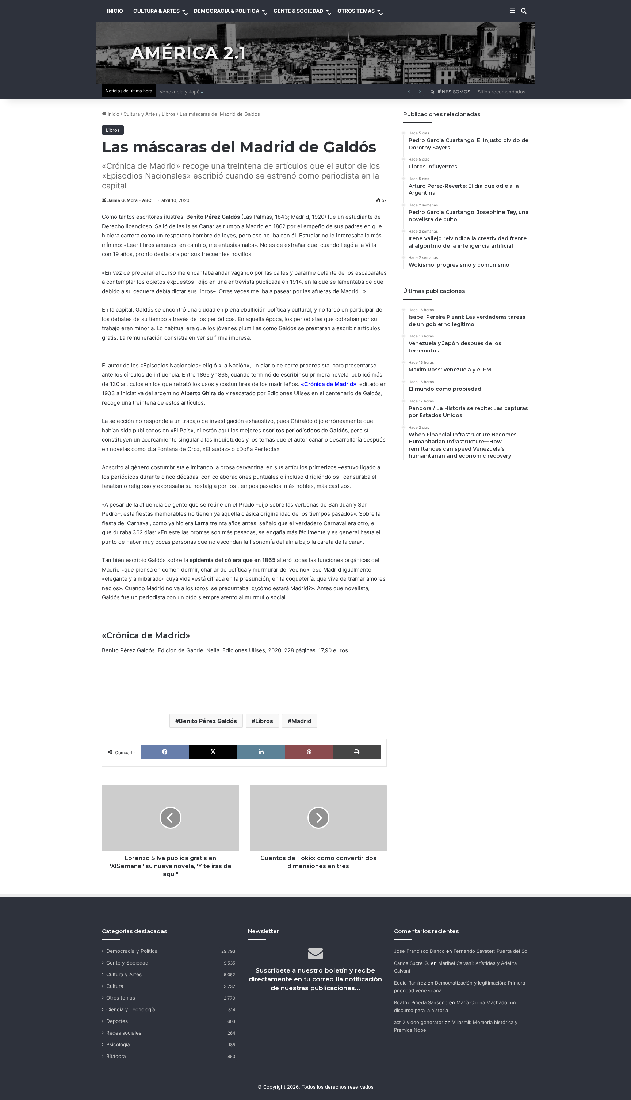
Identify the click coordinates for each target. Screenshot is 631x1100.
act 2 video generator (418, 1022)
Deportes (117, 1021)
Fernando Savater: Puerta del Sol (491, 951)
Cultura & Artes (156, 11)
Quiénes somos (450, 92)
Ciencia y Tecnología (130, 1009)
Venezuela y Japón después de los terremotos (213, 92)
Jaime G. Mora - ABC (129, 200)
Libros (169, 114)
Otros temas (120, 998)
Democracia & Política (226, 11)
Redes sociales (123, 1033)
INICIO (115, 11)
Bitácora (116, 1056)
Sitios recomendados (501, 92)
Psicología (118, 1044)
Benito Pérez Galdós (208, 721)
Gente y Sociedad (127, 963)
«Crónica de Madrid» (328, 384)
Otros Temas (356, 11)
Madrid (301, 721)
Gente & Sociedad (298, 11)
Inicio (112, 114)
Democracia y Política (132, 951)
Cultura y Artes (140, 114)
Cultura (114, 986)
